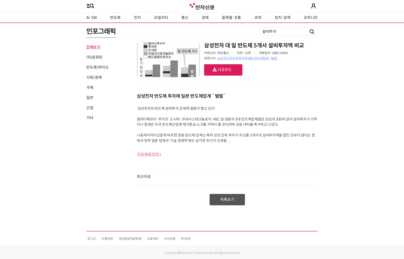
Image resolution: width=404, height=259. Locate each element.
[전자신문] (202, 6)
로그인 (91, 239)
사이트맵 (169, 239)
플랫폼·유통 (231, 17)
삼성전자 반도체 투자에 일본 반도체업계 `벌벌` (247, 58)
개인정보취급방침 (129, 239)
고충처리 (152, 239)
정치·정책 (282, 17)
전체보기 (93, 47)
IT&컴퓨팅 (94, 57)
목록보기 (227, 199)
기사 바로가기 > (149, 154)
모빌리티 (161, 17)
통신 (184, 17)
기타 (89, 118)
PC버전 (186, 239)
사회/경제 (94, 77)
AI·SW (91, 17)
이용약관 (107, 239)
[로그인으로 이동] (313, 6)
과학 (257, 17)
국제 (89, 87)
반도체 (115, 17)
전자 (137, 17)
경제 (205, 17)
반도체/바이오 (97, 67)
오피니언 (311, 17)
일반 (89, 97)
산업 (89, 107)
